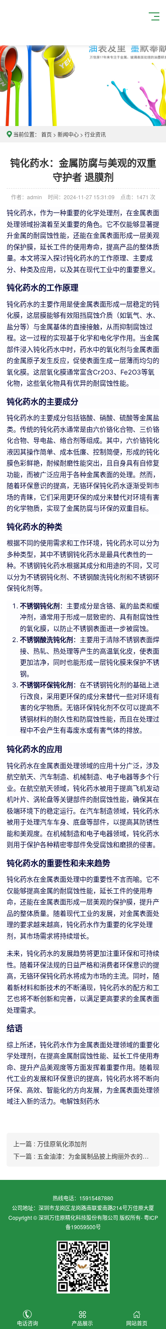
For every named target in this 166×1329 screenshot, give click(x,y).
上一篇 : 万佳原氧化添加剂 (50, 1143)
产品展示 (82, 1323)
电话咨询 (27, 1323)
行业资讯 (95, 134)
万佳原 (60, 22)
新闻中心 (68, 134)
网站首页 (136, 1323)
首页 (46, 134)
